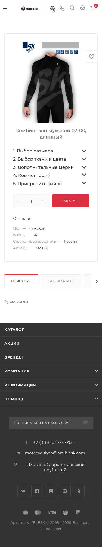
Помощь (14, 399)
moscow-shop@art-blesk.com (55, 453)
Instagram (51, 491)
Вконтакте (23, 491)
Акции (12, 343)
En (52, 11)
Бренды (13, 357)
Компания (17, 371)
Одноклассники (79, 491)
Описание (21, 281)
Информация (20, 385)
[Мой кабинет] (82, 8)
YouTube (65, 491)
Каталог (14, 329)
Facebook (37, 491)
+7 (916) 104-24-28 (52, 442)
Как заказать (61, 281)
